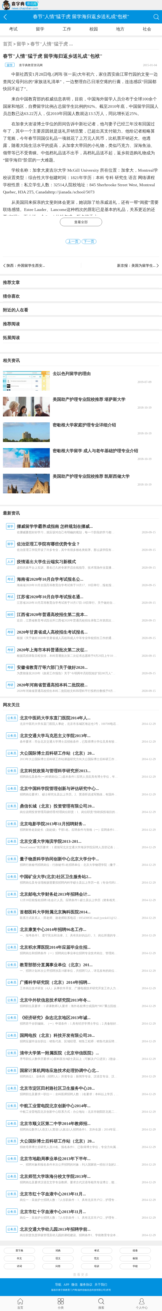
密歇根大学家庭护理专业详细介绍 (84, 425)
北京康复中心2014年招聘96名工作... (53, 929)
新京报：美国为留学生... (136, 266)
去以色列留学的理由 (72, 373)
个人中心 (142, 1307)
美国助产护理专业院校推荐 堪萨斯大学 (89, 399)
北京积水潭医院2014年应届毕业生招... (55, 947)
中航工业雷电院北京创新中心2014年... (55, 1105)
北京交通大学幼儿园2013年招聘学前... (55, 1229)
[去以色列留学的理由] (26, 381)
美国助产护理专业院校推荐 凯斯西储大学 (91, 476)
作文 (19, 1258)
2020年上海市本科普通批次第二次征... (52, 649)
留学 (40, 29)
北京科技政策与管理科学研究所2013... (55, 770)
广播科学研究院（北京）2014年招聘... (55, 982)
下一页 (89, 241)
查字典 (19, 1250)
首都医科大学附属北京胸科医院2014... (55, 912)
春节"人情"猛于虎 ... (51, 44)
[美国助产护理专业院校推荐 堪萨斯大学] (26, 406)
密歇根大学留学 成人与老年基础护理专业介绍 (95, 450)
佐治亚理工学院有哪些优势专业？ (48, 544)
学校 (135, 1266)
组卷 (135, 1250)
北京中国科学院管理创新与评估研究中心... (59, 788)
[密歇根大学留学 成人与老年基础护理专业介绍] (26, 458)
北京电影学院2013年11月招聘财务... (53, 823)
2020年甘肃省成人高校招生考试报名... (52, 632)
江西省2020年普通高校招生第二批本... (52, 614)
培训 (96, 1266)
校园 (93, 29)
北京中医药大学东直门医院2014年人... (55, 718)
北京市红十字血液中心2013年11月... (53, 1194)
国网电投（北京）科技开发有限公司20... (57, 1035)
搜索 (101, 1307)
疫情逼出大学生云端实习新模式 (46, 561)
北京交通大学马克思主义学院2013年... (55, 735)
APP (66, 1284)
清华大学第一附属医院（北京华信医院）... (59, 1053)
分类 (61, 1307)
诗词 (19, 1266)
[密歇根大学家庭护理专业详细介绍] (26, 432)
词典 (58, 1250)
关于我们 (100, 1284)
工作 (67, 29)
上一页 (73, 241)
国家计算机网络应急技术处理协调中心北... (59, 1070)
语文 (58, 1258)
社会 (147, 29)
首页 (7, 44)
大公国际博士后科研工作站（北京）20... (57, 753)
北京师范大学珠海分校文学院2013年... (55, 1176)
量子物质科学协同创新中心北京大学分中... (59, 859)
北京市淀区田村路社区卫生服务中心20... (57, 1088)
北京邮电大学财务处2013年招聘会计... (55, 894)
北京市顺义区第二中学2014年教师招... (55, 1123)
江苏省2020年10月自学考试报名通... (50, 596)
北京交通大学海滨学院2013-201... (50, 841)
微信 (74, 1284)
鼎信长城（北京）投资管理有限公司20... (57, 806)
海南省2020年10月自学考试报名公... (50, 579)
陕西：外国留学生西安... (26, 266)
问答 (58, 1266)
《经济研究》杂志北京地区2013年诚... (55, 1017)
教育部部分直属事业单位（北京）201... (56, 964)
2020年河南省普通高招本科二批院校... (52, 685)
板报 (135, 1258)
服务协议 (86, 1284)
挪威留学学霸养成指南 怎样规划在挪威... (55, 526)
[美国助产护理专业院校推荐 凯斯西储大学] (26, 483)
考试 (13, 29)
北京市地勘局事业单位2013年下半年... (55, 1158)
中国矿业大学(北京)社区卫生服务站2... (55, 876)
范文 (96, 1258)
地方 (120, 29)
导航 (58, 1284)
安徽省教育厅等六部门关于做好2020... (52, 667)
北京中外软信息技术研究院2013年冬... (55, 1000)
